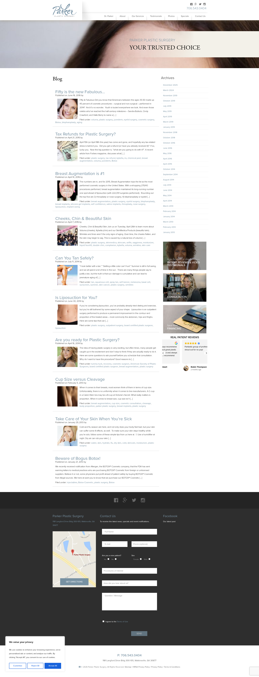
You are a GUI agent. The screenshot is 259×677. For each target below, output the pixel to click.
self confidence (98, 204)
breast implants (62, 204)
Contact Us (200, 16)
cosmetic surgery (146, 119)
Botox (58, 122)
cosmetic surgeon (121, 364)
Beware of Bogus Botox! (77, 458)
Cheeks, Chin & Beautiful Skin (83, 218)
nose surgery (139, 204)
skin (99, 443)
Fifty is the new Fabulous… (80, 91)
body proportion (87, 406)
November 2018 (170, 132)
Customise (17, 666)
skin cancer (104, 284)
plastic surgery (106, 119)
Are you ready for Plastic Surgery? (87, 339)
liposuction (60, 206)
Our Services (138, 16)
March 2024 (168, 90)
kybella (120, 158)
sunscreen (84, 284)
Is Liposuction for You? (76, 297)
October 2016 (169, 143)
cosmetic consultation (131, 403)
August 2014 (168, 179)
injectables (72, 482)
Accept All (53, 666)
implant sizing (73, 206)
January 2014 (169, 216)
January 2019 (169, 127)
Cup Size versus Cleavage (80, 379)
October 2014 (169, 169)
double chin (98, 245)
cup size (116, 403)
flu (112, 443)
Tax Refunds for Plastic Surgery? (85, 134)
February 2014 (169, 211)
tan (92, 282)
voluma (94, 119)
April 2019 (167, 116)
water (93, 443)
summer (94, 284)
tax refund (110, 158)
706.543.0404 (196, 8)
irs (125, 158)
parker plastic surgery (106, 406)
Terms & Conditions (172, 667)
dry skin (117, 443)
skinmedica (111, 242)
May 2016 (167, 153)
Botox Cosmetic (85, 482)
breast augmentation (101, 201)
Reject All (35, 666)
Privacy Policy (157, 667)
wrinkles (137, 245)
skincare (121, 242)
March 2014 (168, 206)
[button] (206, 353)
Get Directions (74, 581)
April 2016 (167, 158)
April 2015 (167, 164)
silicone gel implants (80, 204)
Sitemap (128, 667)
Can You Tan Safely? (74, 258)
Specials (185, 16)
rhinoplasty (127, 204)
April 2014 (167, 201)
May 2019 (167, 111)
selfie (129, 242)
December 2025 (170, 85)
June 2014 (167, 190)
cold (124, 443)
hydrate (106, 443)
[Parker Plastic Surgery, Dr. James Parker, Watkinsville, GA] (66, 10)
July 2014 (167, 185)
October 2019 (169, 101)
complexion (110, 245)
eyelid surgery (130, 119)
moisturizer (148, 242)
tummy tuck (96, 364)
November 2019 (170, 95)
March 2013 (168, 222)
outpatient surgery (114, 325)
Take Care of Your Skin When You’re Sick (93, 418)
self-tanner (124, 282)
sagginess (137, 242)
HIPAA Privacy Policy (141, 667)
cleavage (146, 403)
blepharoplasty (69, 122)
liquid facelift (86, 245)
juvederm (118, 119)
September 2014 (170, 174)
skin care (146, 245)
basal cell (146, 282)
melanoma (135, 282)
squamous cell (102, 282)
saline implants (114, 204)
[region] (35, 654)
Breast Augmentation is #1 (79, 173)
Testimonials (156, 16)
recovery (107, 364)
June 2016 (167, 148)
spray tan (114, 282)
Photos (171, 16)
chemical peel (134, 158)
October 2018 (169, 137)
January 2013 (169, 232)
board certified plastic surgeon (138, 325)
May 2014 (167, 195)
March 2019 (168, 122)
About (122, 16)
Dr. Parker (108, 16)
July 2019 (167, 106)
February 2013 (169, 227)
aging (79, 122)
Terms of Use (122, 621)
